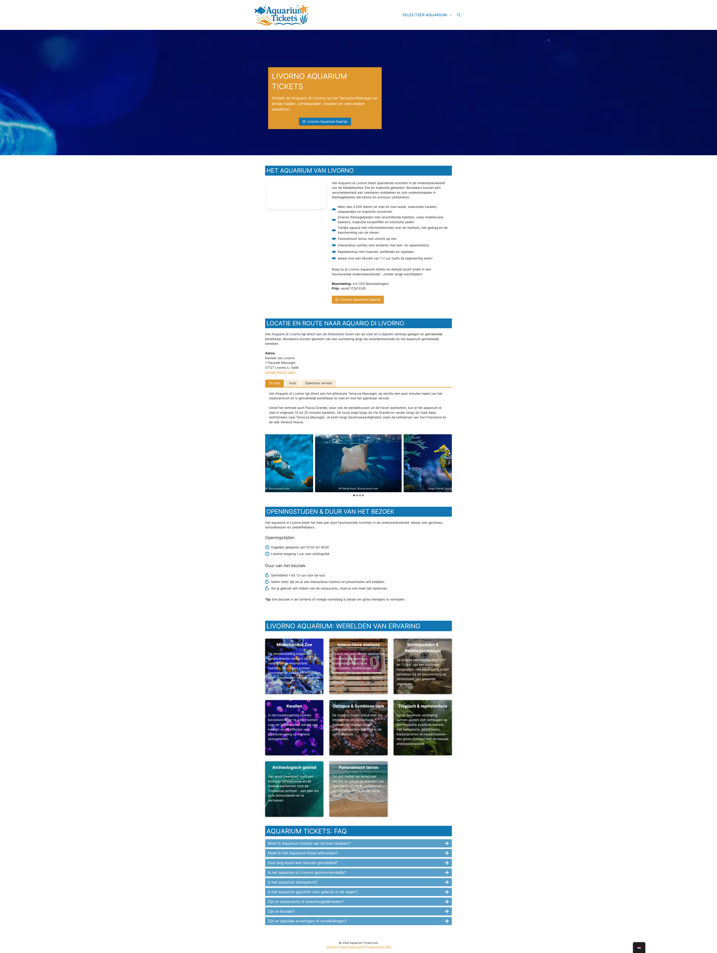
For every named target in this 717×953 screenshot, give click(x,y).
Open (291, 372)
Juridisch (332, 947)
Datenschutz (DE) (352, 947)
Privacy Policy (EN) (378, 947)
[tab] (274, 383)
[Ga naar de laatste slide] (268, 463)
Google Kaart (275, 372)
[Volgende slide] (449, 463)
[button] (459, 15)
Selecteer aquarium (424, 15)
